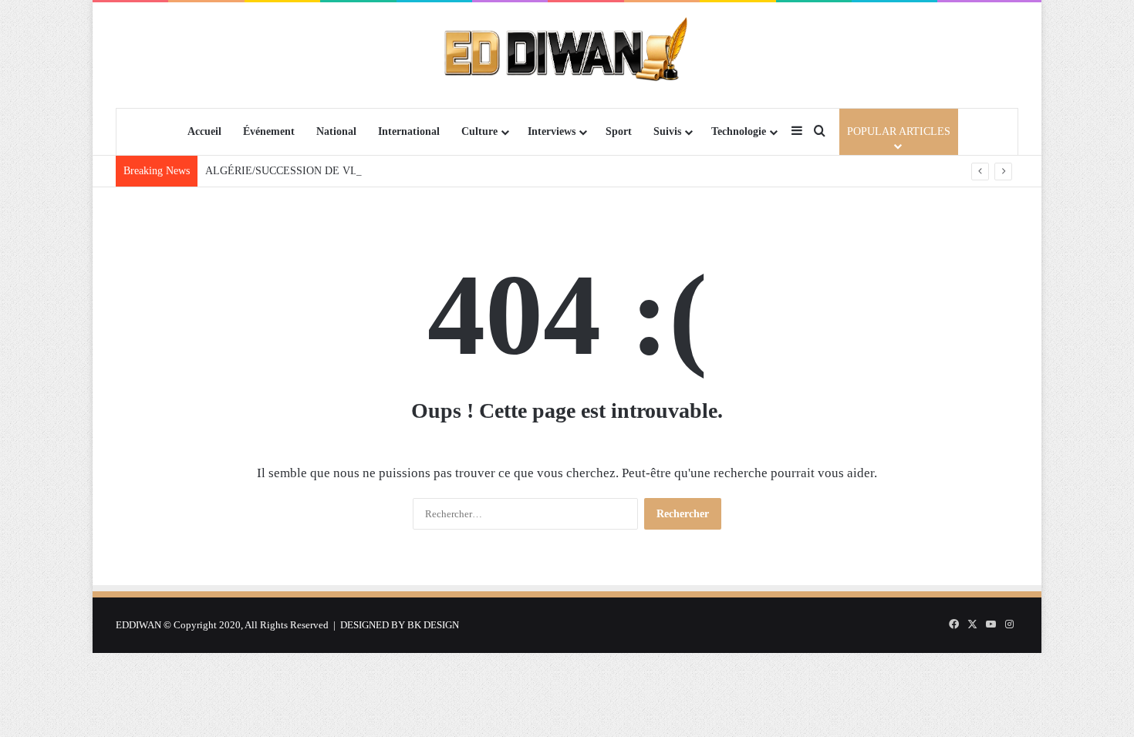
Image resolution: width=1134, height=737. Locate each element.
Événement (269, 131)
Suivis (667, 131)
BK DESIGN (433, 625)
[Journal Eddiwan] (567, 54)
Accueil (204, 131)
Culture (479, 131)
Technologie (738, 131)
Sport (619, 131)
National (336, 131)
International (409, 131)
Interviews (551, 131)
